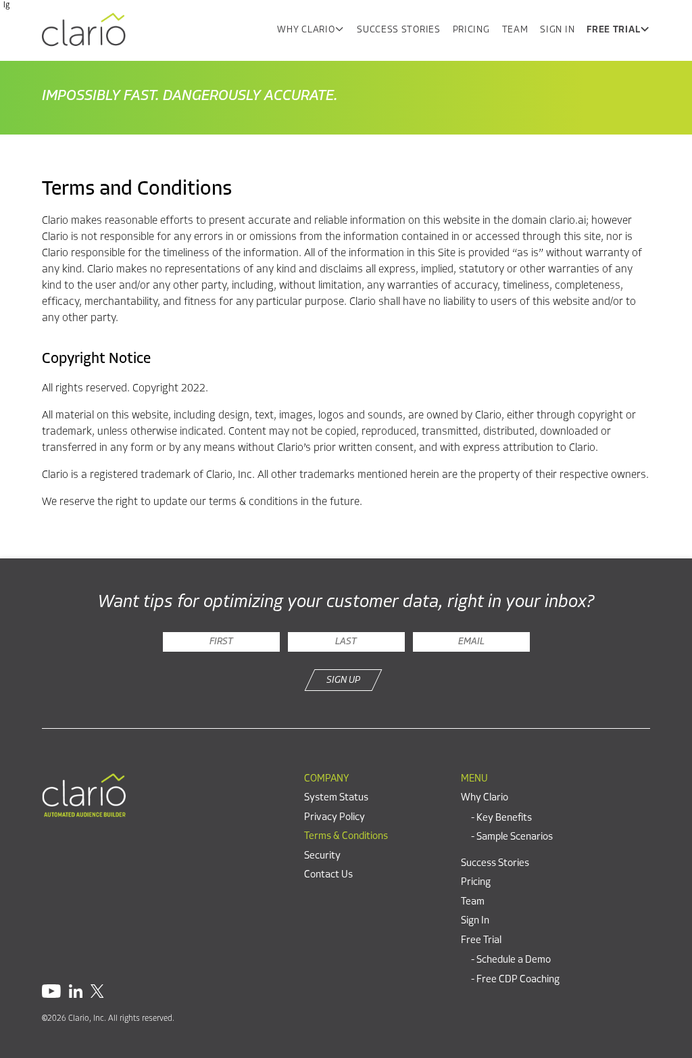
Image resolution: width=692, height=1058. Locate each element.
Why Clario (306, 30)
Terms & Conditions (346, 837)
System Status (336, 798)
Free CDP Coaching (518, 980)
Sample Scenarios (514, 837)
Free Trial (613, 30)
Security (322, 856)
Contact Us (328, 875)
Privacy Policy (334, 818)
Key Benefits (504, 818)
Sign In (557, 30)
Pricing (471, 30)
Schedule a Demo (513, 960)
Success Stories (399, 30)
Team (515, 30)
